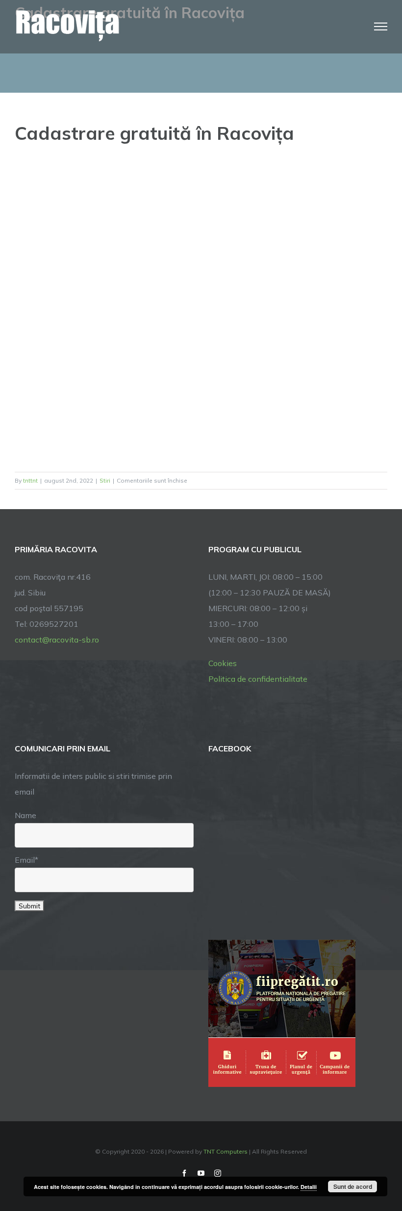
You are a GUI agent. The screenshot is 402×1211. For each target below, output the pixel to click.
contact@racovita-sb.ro (57, 639)
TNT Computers (225, 1151)
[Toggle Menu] (381, 26)
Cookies (222, 663)
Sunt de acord (352, 1186)
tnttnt (30, 480)
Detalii (309, 1186)
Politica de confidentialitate (257, 679)
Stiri (105, 480)
